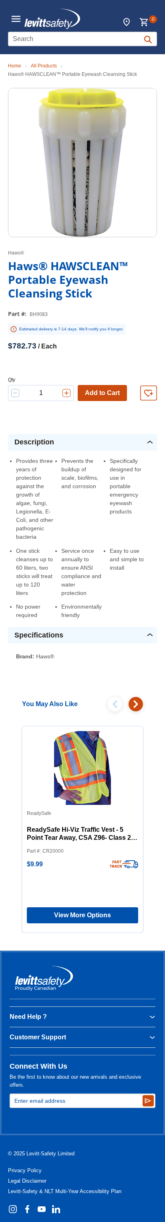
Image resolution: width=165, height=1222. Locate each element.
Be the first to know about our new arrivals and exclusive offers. (75, 1081)
